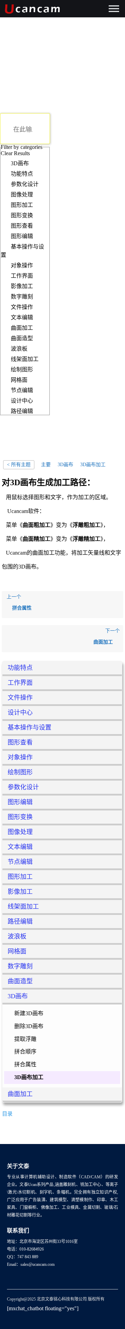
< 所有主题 (19, 464)
